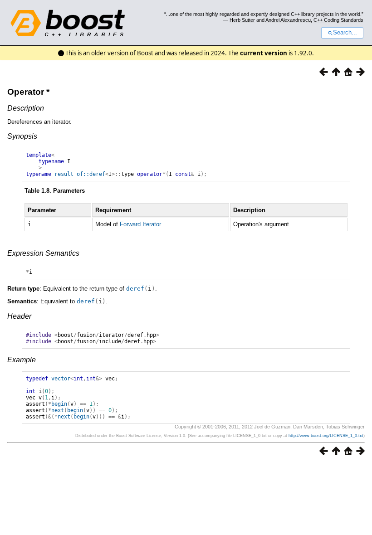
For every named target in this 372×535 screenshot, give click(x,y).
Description (25, 108)
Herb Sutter (242, 20)
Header (19, 316)
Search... (345, 32)
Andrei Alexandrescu (288, 20)
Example (21, 360)
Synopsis (22, 136)
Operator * (28, 92)
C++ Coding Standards (338, 20)
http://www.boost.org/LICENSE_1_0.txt (326, 435)
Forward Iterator (140, 224)
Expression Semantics (43, 253)
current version (263, 53)
